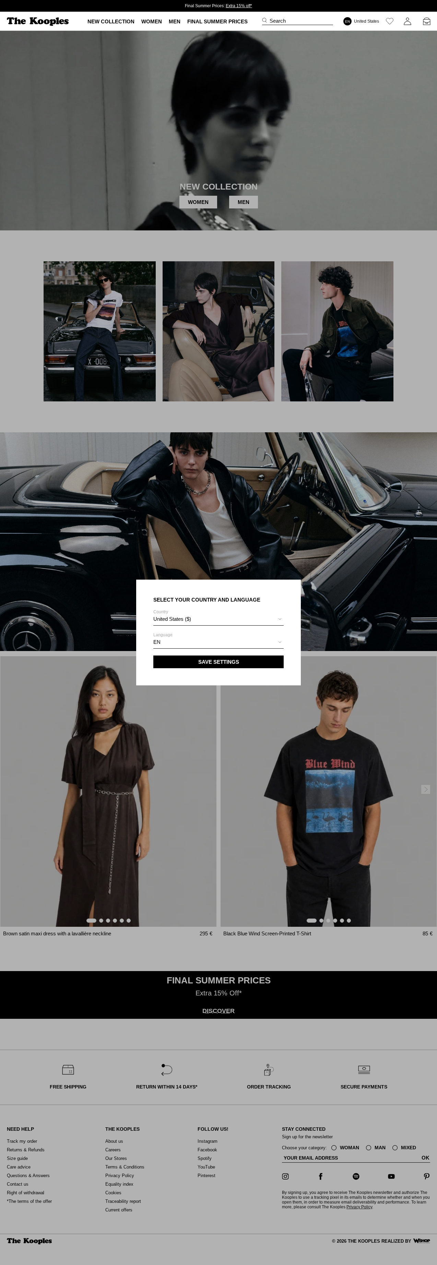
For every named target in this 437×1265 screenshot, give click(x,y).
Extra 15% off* (239, 5)
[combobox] (218, 620)
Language (163, 638)
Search (278, 21)
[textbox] (218, 619)
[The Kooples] (38, 21)
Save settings (218, 662)
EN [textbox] (157, 642)
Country (172, 615)
